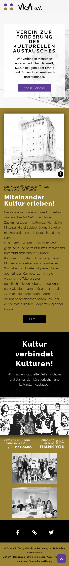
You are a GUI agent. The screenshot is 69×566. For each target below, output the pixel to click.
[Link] (34, 532)
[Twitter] (51, 532)
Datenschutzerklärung (40, 561)
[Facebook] (18, 532)
